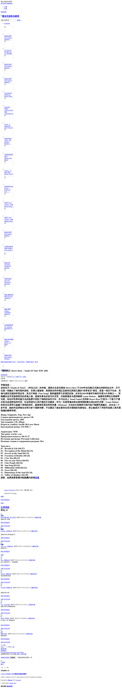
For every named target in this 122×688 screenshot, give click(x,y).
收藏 (2, 496)
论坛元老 (13, 517)
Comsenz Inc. (12, 683)
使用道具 (7, 500)
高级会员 (10, 546)
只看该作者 (37, 517)
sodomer (3, 531)
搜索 (18, 20)
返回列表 (3, 648)
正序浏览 (5, 507)
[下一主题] (22, 376)
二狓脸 (3, 662)
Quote (14, 652)
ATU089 (3, 587)
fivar (2, 560)
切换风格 (3, 12)
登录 (5, 8)
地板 (2, 544)
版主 (5, 634)
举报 (2, 500)
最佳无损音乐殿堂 (6, 362)
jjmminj (3, 574)
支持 (5, 526)
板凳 (2, 529)
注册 (5, 6)
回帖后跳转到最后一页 (25, 657)
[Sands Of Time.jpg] (10, 493)
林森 (2, 634)
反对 (8, 526)
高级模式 (3, 650)
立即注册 (23, 654)
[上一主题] (14, 376)
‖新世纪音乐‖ (30, 362)
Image (7, 652)
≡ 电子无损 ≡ (21, 362)
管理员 (7, 618)
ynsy (2, 604)
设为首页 (3, 3)
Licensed (18, 680)
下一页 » (3, 645)
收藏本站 (10, 3)
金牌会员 (9, 531)
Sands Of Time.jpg (9, 490)
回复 (37, 477)
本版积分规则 (5, 657)
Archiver (3, 674)
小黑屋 (13, 674)
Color (3, 652)
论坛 (7, 23)
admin (2, 618)
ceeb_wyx (4, 546)
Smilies (22, 652)
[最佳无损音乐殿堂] (10, 16)
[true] (21, 20)
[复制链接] (4, 375)
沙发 (2, 515)
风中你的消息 (5, 517)
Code (17, 652)
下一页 (12, 647)
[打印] (9, 376)
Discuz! (10, 680)
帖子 (36, 362)
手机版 (8, 674)
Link (10, 652)
